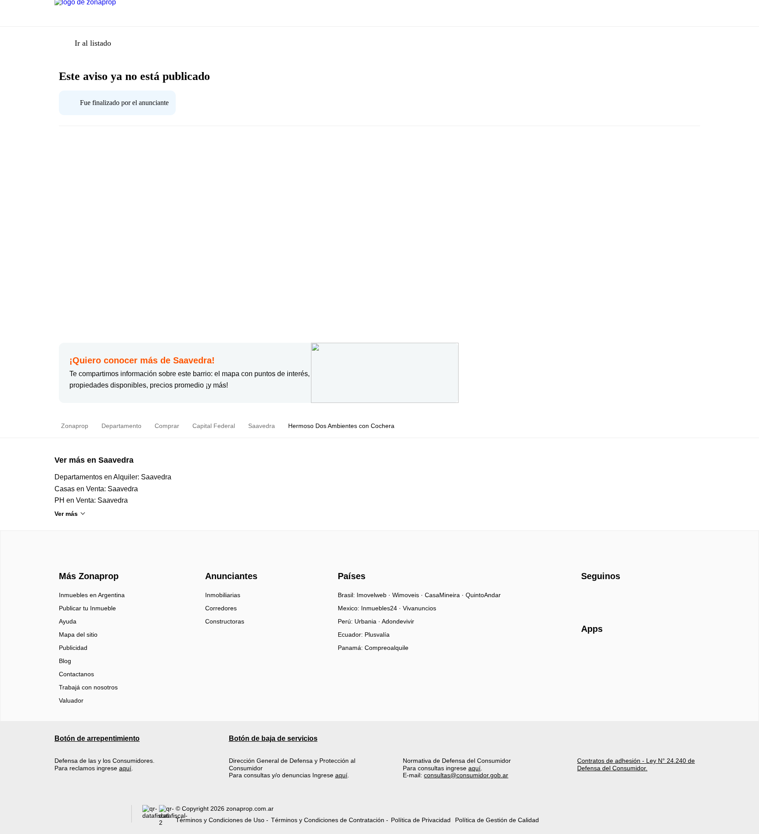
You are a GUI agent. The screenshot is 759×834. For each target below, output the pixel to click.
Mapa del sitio (78, 634)
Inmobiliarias (222, 594)
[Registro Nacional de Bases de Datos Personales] (150, 816)
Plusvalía (377, 634)
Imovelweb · (374, 594)
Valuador (71, 700)
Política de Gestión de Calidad (497, 819)
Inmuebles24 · (382, 608)
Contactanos (76, 674)
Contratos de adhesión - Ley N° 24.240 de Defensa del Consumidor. (636, 764)
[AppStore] (609, 654)
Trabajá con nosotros (88, 687)
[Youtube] (617, 598)
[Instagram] (603, 598)
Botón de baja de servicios (273, 738)
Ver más (66, 513)
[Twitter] (632, 598)
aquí (125, 768)
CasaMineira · (445, 594)
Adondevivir (398, 621)
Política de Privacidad (421, 819)
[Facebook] (588, 598)
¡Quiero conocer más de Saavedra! (142, 360)
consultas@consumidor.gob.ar (466, 775)
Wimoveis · (408, 594)
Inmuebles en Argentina (92, 594)
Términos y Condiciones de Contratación (327, 819)
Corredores (221, 608)
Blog (65, 660)
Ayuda (67, 621)
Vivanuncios (419, 608)
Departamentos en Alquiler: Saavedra (112, 477)
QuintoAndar (483, 594)
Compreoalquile (386, 647)
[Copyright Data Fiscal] (167, 816)
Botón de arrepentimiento (97, 738)
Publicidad (73, 647)
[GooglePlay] (668, 654)
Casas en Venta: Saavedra (96, 489)
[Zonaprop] (87, 560)
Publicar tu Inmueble (87, 608)
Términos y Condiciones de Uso (220, 819)
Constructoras (224, 621)
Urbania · (368, 621)
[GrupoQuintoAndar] (87, 816)
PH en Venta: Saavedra (91, 500)
